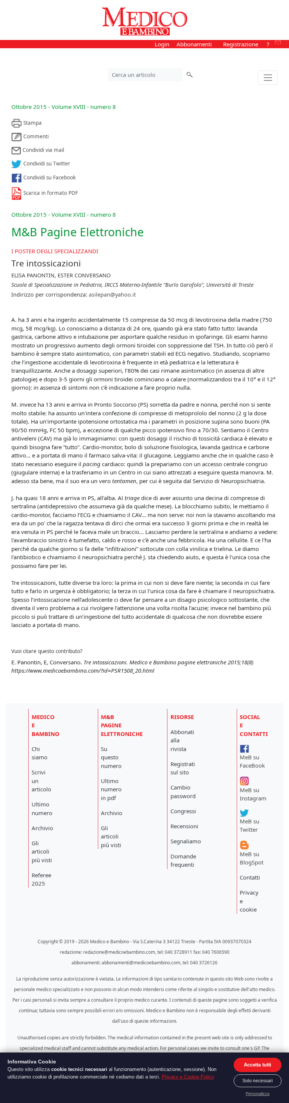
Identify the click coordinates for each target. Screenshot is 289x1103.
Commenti (35, 136)
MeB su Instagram (253, 794)
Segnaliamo (185, 841)
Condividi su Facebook (49, 177)
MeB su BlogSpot (251, 858)
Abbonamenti (194, 44)
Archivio (42, 828)
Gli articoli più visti (42, 851)
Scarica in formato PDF (50, 193)
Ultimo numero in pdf (111, 789)
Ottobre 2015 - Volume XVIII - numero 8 (63, 106)
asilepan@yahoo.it (112, 294)
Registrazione (240, 44)
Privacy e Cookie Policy (188, 1077)
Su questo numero (111, 757)
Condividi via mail (42, 150)
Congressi (183, 811)
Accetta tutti (257, 1065)
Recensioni (184, 826)
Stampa (32, 122)
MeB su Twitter (249, 825)
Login (162, 44)
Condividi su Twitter (46, 163)
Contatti (250, 877)
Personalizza (257, 1093)
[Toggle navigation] (268, 77)
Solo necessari (257, 1080)
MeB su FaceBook (252, 761)
